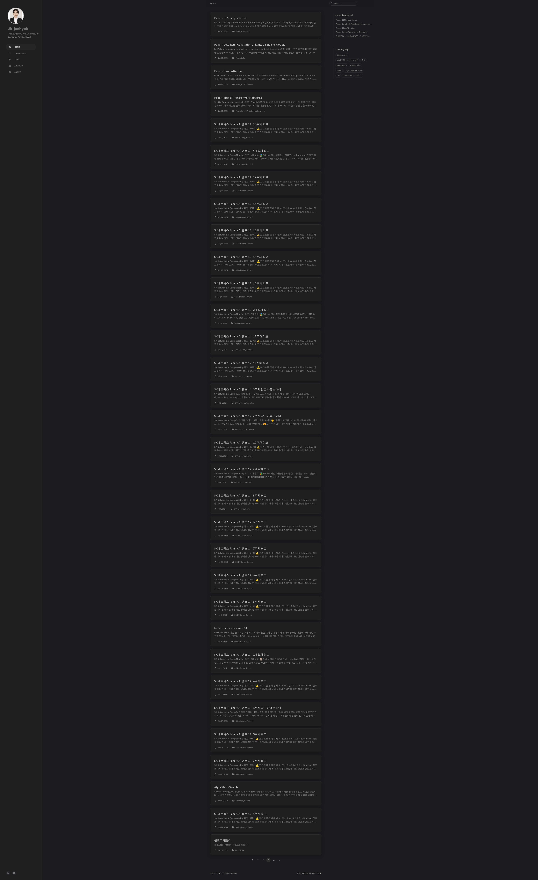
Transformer (347, 75)
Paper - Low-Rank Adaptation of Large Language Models (359, 24)
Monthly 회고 (355, 65)
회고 (364, 60)
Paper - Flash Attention (345, 28)
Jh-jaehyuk (18, 28)
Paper (339, 70)
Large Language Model (354, 70)
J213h (217, 873)
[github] (8, 873)
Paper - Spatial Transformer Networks (351, 32)
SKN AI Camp (342, 55)
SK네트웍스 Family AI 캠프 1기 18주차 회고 (354, 36)
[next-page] (279, 860)
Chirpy (305, 873)
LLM (338, 75)
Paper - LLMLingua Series (346, 20)
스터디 (359, 75)
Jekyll (318, 873)
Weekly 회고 (342, 65)
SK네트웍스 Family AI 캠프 (347, 60)
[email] (14, 873)
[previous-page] (252, 860)
